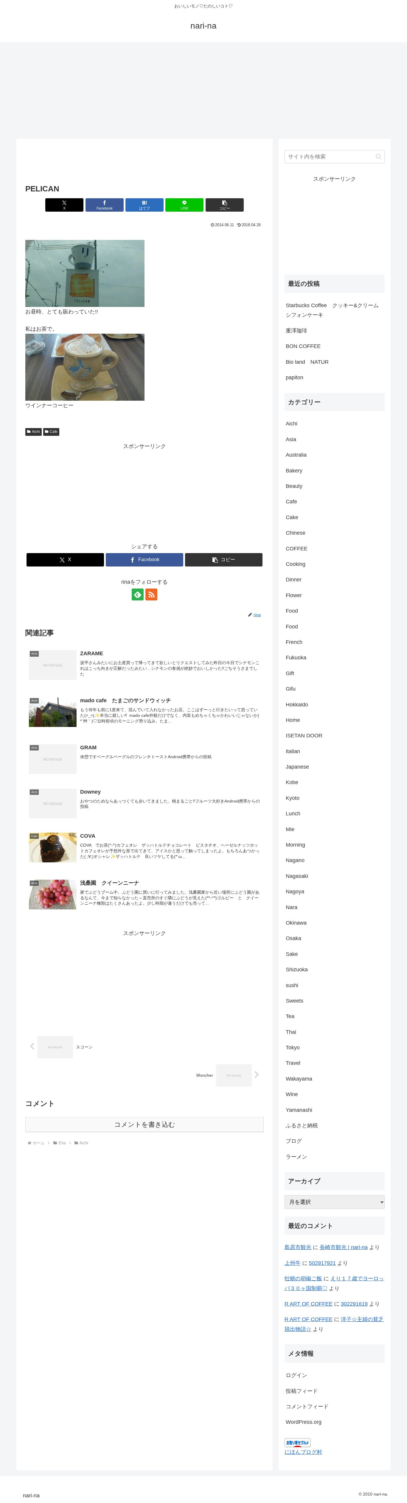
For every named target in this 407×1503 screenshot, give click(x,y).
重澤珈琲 (296, 331)
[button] (225, 205)
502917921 (322, 1263)
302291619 (354, 1304)
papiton (294, 377)
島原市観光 (298, 1247)
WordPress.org (303, 1422)
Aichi (36, 432)
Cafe (54, 432)
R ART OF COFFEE (309, 1304)
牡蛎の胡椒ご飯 (303, 1279)
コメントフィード (307, 1407)
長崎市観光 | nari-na (344, 1247)
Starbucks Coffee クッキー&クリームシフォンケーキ (332, 310)
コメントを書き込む (144, 1124)
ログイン (296, 1375)
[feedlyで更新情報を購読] (138, 594)
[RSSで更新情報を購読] (151, 594)
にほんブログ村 (303, 1452)
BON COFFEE (303, 346)
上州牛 (293, 1263)
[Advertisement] (203, 89)
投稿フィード (302, 1391)
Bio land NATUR (307, 362)
